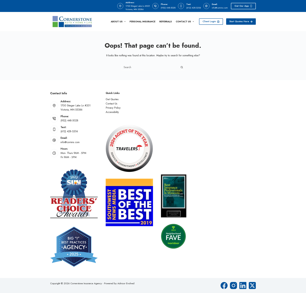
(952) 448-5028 (168, 7)
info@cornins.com (220, 7)
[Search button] (182, 67)
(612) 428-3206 (193, 7)
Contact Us (183, 21)
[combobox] (150, 67)
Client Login (209, 21)
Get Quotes (112, 99)
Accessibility (112, 112)
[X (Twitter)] (252, 285)
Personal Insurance (142, 21)
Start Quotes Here (239, 21)
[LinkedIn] (242, 285)
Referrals (165, 21)
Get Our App (241, 6)
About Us (117, 21)
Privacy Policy (113, 108)
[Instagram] (233, 285)
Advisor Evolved (125, 283)
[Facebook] (224, 285)
